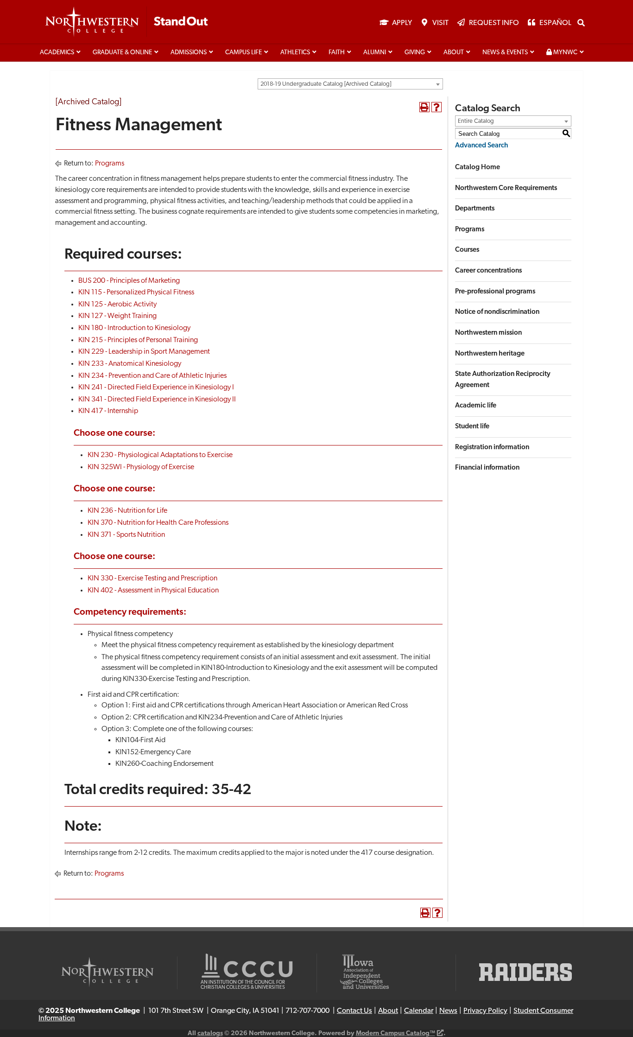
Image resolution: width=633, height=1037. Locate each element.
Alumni (374, 53)
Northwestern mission (488, 333)
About (453, 53)
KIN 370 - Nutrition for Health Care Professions (158, 523)
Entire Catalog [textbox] (476, 121)
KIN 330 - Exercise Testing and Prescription (152, 578)
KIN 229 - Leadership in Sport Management (144, 352)
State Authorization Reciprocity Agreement (503, 380)
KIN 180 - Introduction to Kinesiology (134, 328)
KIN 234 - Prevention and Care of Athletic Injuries (152, 376)
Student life (472, 426)
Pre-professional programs (495, 291)
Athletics (295, 53)
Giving (415, 53)
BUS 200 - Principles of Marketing (129, 281)
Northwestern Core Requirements (506, 188)
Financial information (487, 467)
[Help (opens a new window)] (436, 107)
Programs (109, 163)
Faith (337, 53)
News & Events (505, 53)
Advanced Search (481, 145)
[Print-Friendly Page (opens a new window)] (424, 107)
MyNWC (564, 53)
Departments (474, 208)
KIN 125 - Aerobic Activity (117, 304)
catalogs (210, 1033)
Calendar (418, 1011)
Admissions (189, 53)
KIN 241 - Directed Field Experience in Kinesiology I (156, 387)
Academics (57, 53)
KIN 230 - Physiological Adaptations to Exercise (160, 455)
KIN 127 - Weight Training (117, 316)
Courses (467, 250)
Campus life (243, 53)
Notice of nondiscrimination (497, 312)
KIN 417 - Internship (108, 411)
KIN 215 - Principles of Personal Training (138, 340)
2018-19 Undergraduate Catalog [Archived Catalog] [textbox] (325, 84)
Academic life (475, 405)
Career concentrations (488, 270)
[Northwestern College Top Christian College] (126, 22)
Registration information (492, 447)
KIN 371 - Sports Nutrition (126, 535)
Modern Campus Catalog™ (395, 1033)
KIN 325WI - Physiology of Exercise (141, 467)
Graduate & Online (122, 53)
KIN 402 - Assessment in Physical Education (153, 590)
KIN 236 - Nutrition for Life (127, 511)
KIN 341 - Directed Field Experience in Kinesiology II (157, 399)
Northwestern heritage (490, 353)
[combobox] (350, 83)
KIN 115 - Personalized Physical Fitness (136, 292)
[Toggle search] (581, 23)
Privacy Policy (485, 1011)
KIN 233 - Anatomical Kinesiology (129, 364)
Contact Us (354, 1011)
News (448, 1011)
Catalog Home (477, 167)
